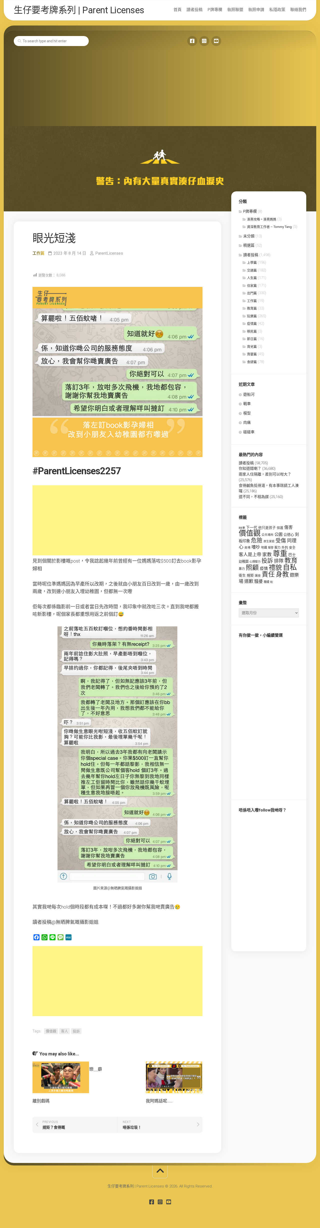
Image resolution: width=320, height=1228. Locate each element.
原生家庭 (269, 541)
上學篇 (252, 262)
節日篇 (252, 339)
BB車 (242, 528)
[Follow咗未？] (204, 41)
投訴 (76, 1031)
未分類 (248, 236)
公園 (278, 534)
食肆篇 (252, 362)
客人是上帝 (250, 554)
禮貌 (275, 567)
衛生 (242, 575)
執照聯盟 (235, 9)
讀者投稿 (194, 9)
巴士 (292, 555)
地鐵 (264, 547)
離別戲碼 (41, 1100)
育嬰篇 (252, 354)
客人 (64, 1031)
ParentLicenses (109, 253)
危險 (256, 540)
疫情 (264, 568)
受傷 (281, 541)
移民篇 (252, 331)
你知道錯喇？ (250, 468)
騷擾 (258, 581)
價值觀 (51, 1031)
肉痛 (247, 422)
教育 (291, 560)
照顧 (252, 567)
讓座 (258, 575)
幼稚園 (243, 561)
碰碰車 (248, 432)
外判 (285, 547)
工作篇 (38, 253)
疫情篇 (252, 323)
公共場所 (268, 535)
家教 (267, 554)
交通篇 (252, 270)
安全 (292, 547)
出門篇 (252, 293)
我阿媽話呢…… (159, 1100)
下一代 (251, 527)
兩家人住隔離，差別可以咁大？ (265, 474)
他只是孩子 (267, 528)
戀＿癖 (95, 1069)
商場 (247, 547)
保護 (280, 528)
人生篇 (252, 278)
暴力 (242, 569)
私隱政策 (277, 9)
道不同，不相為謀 (254, 497)
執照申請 (256, 9)
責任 (268, 574)
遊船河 (248, 394)
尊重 (280, 553)
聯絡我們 (298, 9)
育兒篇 (252, 346)
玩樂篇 (252, 316)
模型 (247, 413)
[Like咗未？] (192, 41)
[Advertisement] (160, 89)
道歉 (248, 581)
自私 (290, 567)
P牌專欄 (215, 9)
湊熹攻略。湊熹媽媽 (261, 219)
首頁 (178, 9)
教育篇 (252, 308)
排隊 (279, 561)
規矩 (250, 575)
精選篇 (248, 245)
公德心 (289, 535)
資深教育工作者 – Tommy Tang (269, 227)
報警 (271, 547)
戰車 (247, 403)
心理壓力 (255, 561)
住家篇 (252, 285)
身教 (282, 574)
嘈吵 (256, 547)
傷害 (288, 527)
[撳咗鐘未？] (216, 41)
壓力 (277, 547)
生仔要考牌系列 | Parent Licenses (79, 10)
